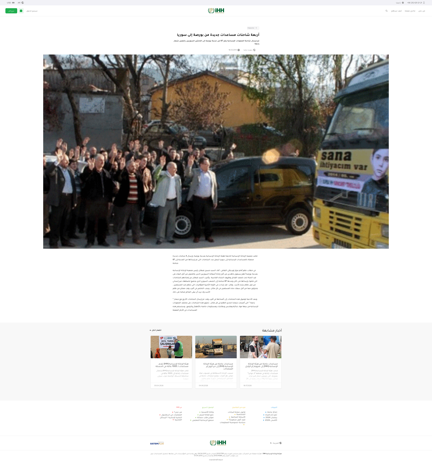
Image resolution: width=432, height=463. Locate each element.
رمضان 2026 (271, 417)
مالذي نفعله (410, 10)
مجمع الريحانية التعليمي (203, 420)
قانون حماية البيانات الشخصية (236, 413)
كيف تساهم (396, 10)
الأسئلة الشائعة (238, 417)
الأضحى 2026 (271, 420)
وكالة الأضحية (207, 412)
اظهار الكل (156, 330)
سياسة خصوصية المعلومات (232, 422)
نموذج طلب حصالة (205, 417)
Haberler (251, 28)
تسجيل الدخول (31, 11)
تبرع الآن (11, 11)
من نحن (421, 10)
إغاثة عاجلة (272, 412)
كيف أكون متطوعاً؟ (237, 419)
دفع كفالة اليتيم (206, 415)
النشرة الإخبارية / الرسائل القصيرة (171, 418)
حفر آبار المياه (271, 415)
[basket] (21, 10)
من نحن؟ (178, 412)
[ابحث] (386, 11)
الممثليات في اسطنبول (171, 415)
